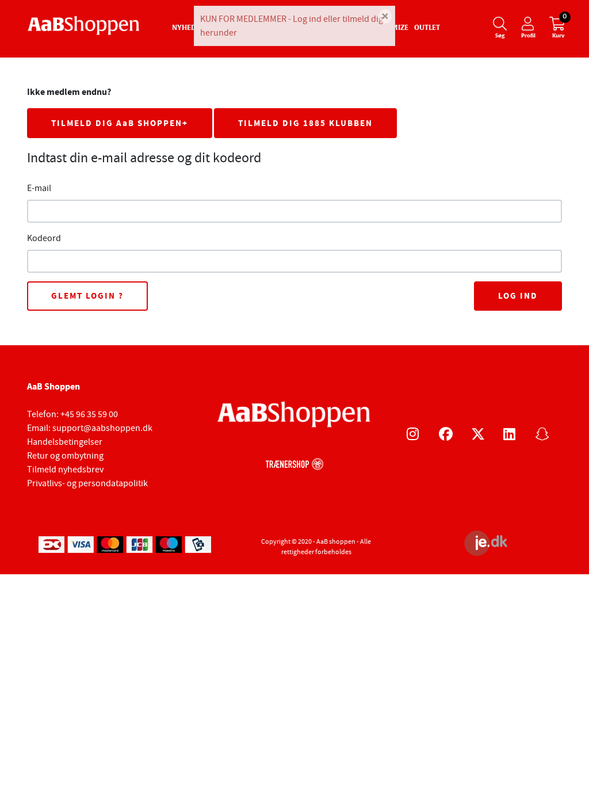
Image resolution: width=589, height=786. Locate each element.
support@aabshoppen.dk (102, 428)
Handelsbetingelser (64, 442)
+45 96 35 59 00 (89, 414)
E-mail (39, 188)
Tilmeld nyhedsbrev (65, 469)
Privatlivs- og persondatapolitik (87, 483)
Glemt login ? (87, 296)
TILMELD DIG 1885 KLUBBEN (305, 123)
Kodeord (44, 238)
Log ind (518, 296)
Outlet (427, 28)
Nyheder (188, 28)
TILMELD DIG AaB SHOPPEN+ (119, 123)
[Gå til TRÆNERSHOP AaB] (294, 462)
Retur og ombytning (65, 455)
